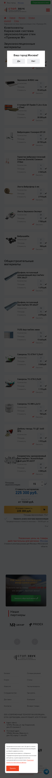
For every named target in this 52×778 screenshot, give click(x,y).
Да (18, 61)
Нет (33, 61)
